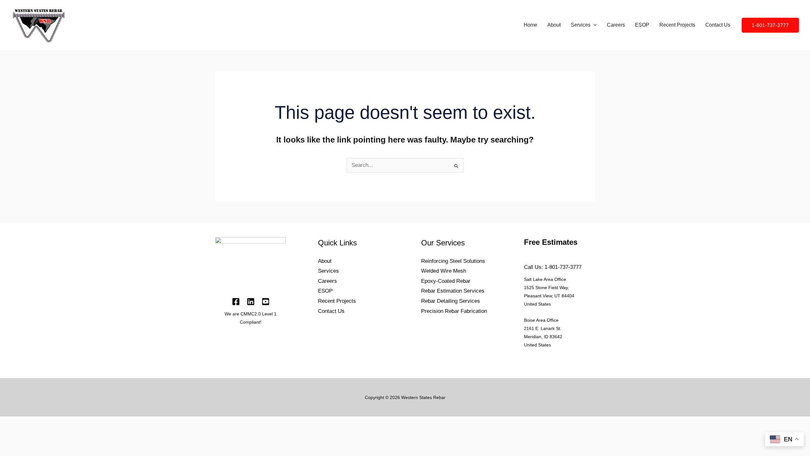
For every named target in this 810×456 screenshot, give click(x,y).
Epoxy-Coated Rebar (445, 281)
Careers (616, 25)
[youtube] (266, 302)
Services (580, 25)
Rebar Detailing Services (450, 301)
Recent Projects (677, 25)
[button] (770, 25)
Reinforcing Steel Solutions (453, 261)
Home (530, 25)
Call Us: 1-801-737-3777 (553, 267)
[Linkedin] (251, 302)
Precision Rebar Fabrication (454, 311)
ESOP (642, 25)
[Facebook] (236, 302)
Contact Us (717, 25)
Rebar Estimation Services (452, 291)
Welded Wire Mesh (443, 271)
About (554, 25)
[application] (593, 25)
